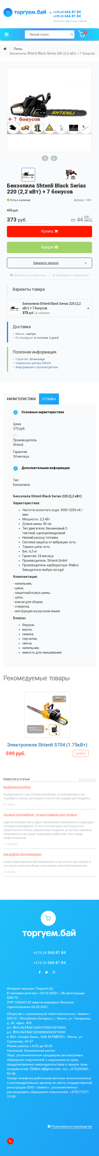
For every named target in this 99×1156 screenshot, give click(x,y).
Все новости (87, 779)
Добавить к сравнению (72, 275)
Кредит (48, 247)
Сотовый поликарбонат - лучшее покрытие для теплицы (40, 814)
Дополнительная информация (45, 468)
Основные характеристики (42, 412)
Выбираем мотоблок (17, 787)
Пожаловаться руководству (71, 1126)
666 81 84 (67, 12)
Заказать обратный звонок (70, 21)
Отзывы (49, 399)
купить (89, 753)
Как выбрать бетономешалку (22, 854)
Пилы (18, 48)
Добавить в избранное (29, 275)
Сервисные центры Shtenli (33, 363)
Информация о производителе (37, 367)
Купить (47, 231)
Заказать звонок (45, 263)
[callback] (10, 1141)
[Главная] (4, 48)
